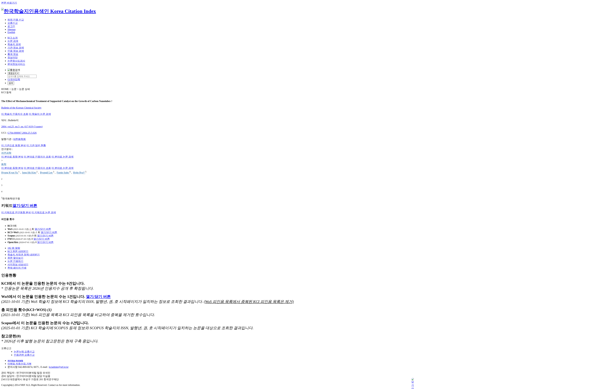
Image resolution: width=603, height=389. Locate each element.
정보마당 (13, 57)
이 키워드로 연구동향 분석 (16, 212)
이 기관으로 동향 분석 (13, 145)
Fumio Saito (63, 172)
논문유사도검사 (16, 60)
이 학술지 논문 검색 (40, 114)
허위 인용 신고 (16, 19)
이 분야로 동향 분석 (12, 156)
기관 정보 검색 (16, 47)
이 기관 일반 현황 (36, 145)
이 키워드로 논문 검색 (43, 212)
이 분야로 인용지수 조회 (37, 156)
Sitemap (12, 29)
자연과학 (6, 153)
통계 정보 (13, 54)
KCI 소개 (13, 37)
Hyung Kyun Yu (9, 172)
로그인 (11, 26)
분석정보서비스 (16, 64)
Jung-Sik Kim (29, 172)
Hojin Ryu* (79, 172)
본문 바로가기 (9, 2)
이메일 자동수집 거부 (19, 363)
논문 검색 (13, 41)
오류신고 (13, 23)
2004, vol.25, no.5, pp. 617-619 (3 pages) (22, 126)
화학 (3, 164)
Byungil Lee (46, 172)
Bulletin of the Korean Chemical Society (21, 107)
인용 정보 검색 (16, 51)
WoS (10, 229)
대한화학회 (19, 139)
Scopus (11, 235)
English (11, 32)
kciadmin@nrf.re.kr (58, 367)
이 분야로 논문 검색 (62, 156)
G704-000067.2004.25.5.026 (22, 132)
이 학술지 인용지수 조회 (14, 114)
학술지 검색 (14, 44)
